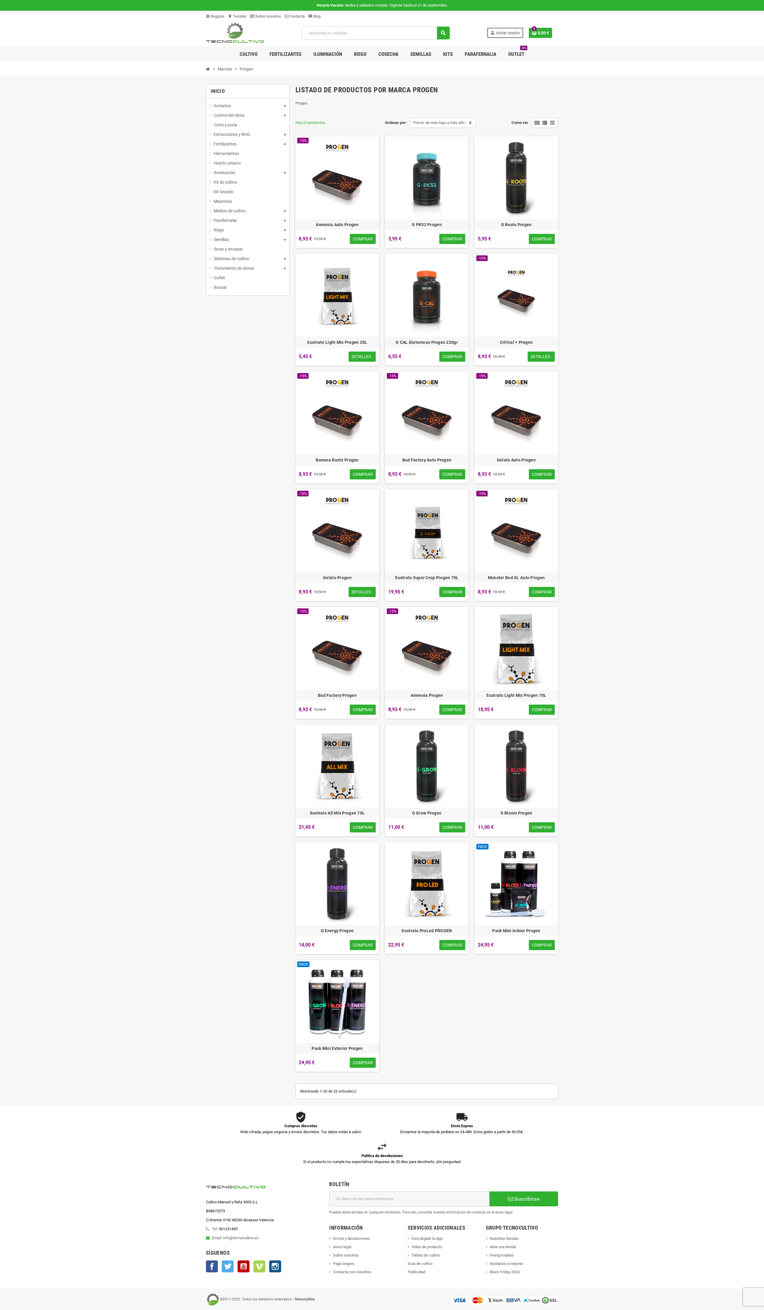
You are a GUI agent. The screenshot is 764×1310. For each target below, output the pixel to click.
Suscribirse (526, 1199)
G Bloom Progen (516, 813)
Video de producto (427, 1247)
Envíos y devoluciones (351, 1238)
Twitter (228, 1266)
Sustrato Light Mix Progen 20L (337, 342)
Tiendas (237, 16)
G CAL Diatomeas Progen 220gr (427, 342)
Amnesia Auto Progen (337, 224)
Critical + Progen (516, 342)
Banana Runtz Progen (337, 460)
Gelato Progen (337, 577)
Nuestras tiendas (504, 1238)
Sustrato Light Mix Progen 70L (516, 695)
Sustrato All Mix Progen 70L (337, 813)
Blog (314, 16)
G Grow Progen (427, 813)
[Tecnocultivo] (235, 32)
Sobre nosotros (268, 16)
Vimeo (259, 1266)
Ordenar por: (396, 122)
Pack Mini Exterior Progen (337, 1048)
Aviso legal (342, 1247)
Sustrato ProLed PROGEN (426, 930)
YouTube (243, 1266)
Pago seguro (343, 1263)
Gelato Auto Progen (516, 460)
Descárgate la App (427, 1238)
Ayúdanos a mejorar (506, 1263)
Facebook (212, 1266)
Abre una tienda (503, 1247)
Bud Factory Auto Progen (426, 460)
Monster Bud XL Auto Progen (516, 577)
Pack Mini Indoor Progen (516, 930)
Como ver (520, 122)
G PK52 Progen (427, 224)
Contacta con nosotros (352, 1272)
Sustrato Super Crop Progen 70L (426, 577)
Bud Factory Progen (337, 695)
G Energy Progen (337, 930)
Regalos (215, 16)
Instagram (275, 1266)
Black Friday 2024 (505, 1272)
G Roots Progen (516, 224)
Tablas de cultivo (426, 1255)
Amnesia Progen (427, 695)
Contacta (297, 16)
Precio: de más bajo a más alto (439, 122)
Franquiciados (502, 1255)
